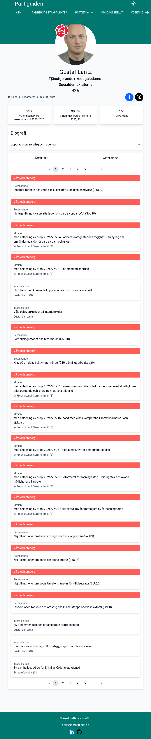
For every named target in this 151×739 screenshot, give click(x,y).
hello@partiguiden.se (75, 725)
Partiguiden (29, 3)
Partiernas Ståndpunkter (49, 12)
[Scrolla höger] (147, 12)
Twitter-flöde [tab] (109, 158)
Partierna (82, 12)
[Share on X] (139, 97)
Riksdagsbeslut (112, 12)
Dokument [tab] (41, 158)
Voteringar (139, 12)
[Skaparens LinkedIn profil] (71, 732)
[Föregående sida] (49, 169)
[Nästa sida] (101, 169)
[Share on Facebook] (129, 97)
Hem (18, 12)
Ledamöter (28, 96)
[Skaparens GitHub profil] (79, 732)
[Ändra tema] (133, 4)
